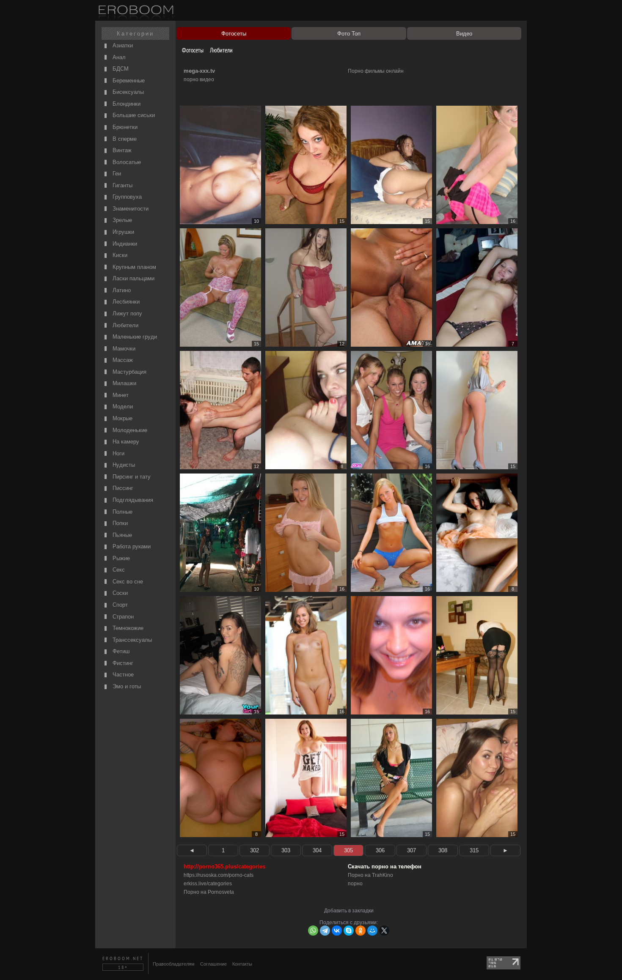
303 (285, 850)
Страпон (122, 616)
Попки (119, 523)
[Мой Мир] (372, 930)
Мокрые (121, 418)
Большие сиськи (133, 115)
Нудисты (123, 465)
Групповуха (126, 197)
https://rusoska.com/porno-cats (218, 875)
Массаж (122, 360)
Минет (120, 395)
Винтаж (121, 150)
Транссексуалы (131, 640)
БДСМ (120, 69)
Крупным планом (133, 267)
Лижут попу (126, 313)
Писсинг (122, 488)
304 (317, 850)
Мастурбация (128, 372)
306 (380, 850)
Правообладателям (174, 963)
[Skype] (349, 930)
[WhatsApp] (313, 930)
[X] (384, 930)
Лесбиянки (125, 301)
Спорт (119, 605)
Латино (121, 290)
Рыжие (120, 558)
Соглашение (213, 963)
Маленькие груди (134, 337)
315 (474, 850)
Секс (118, 570)
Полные (121, 512)
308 (442, 850)
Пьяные (121, 535)
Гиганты (121, 185)
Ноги (117, 453)
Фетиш (120, 651)
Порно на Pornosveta (209, 892)
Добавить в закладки (349, 911)
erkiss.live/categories (208, 884)
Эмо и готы (126, 686)
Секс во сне (127, 581)
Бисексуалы (127, 92)
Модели (122, 406)
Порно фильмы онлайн (376, 71)
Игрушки (122, 232)
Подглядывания (132, 500)
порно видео (199, 79)
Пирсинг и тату (131, 477)
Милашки (123, 383)
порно (355, 884)
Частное (122, 674)
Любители (124, 325)
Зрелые (121, 220)
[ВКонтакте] (337, 930)
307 (411, 850)
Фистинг (122, 663)
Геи (116, 173)
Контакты (242, 963)
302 (254, 850)
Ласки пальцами (132, 278)
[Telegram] (325, 930)
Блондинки (125, 104)
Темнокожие (127, 628)
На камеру (125, 441)
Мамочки (123, 348)
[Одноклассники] (360, 930)
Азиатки (122, 45)
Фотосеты (192, 50)
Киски (119, 255)
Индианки (124, 244)
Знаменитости (130, 208)
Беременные (128, 80)
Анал (118, 57)
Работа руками (131, 546)
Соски (119, 593)
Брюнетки (124, 127)
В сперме (124, 139)
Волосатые (126, 162)
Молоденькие (129, 430)
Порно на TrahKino (370, 875)
